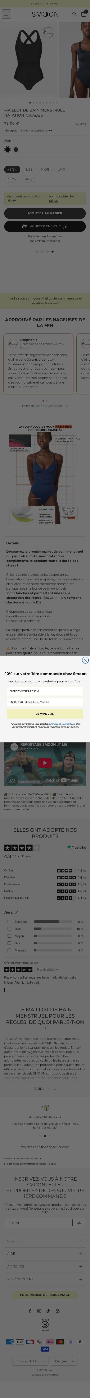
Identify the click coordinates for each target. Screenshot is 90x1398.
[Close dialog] (85, 660)
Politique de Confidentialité (62, 724)
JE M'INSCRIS (45, 713)
